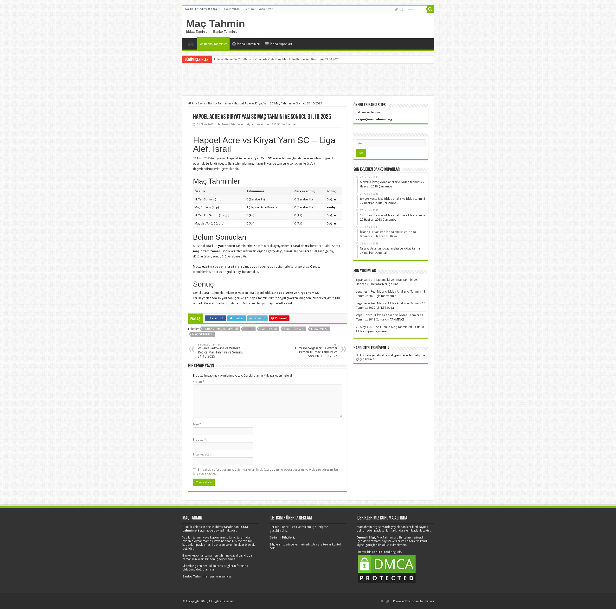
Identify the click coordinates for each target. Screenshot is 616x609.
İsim (197, 424)
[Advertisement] (308, 80)
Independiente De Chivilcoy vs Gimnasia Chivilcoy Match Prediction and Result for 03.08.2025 (277, 59)
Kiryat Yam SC (319, 329)
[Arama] (430, 9)
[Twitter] (396, 9)
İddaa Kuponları (281, 44)
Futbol (249, 329)
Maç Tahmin (215, 23)
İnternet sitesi (202, 454)
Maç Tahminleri (202, 334)
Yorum (198, 382)
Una (395, 284)
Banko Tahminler (215, 44)
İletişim (249, 9)
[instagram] (401, 9)
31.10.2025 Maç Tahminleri (220, 329)
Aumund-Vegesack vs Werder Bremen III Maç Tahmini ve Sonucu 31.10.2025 (316, 350)
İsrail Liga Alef (294, 329)
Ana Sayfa (191, 43)
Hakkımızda (232, 9)
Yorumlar (257, 124)
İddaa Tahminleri (248, 44)
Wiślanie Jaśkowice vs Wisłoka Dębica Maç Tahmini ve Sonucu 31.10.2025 (220, 350)
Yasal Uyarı (266, 9)
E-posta (199, 439)
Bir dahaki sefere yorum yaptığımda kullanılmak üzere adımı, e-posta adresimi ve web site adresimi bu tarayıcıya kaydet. (265, 471)
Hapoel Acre (268, 329)
